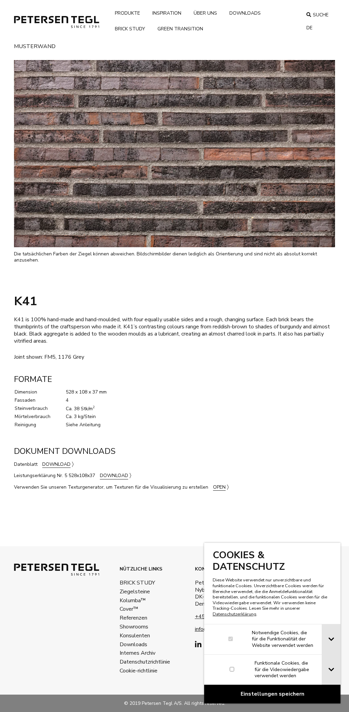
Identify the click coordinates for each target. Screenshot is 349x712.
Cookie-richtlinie (134, 670)
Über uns (205, 13)
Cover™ (129, 609)
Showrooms (134, 627)
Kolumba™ (133, 600)
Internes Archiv (134, 653)
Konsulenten (134, 635)
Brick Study (130, 29)
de (309, 28)
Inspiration (166, 13)
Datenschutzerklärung (234, 614)
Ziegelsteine (134, 591)
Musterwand (35, 47)
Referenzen (133, 618)
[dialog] (272, 623)
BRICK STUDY (134, 583)
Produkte (127, 13)
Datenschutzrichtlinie (134, 662)
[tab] (331, 639)
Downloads (245, 13)
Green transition (180, 29)
